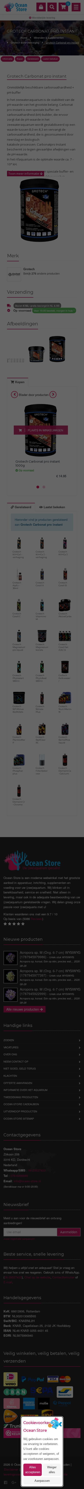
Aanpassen (42, 1480)
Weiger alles (51, 1469)
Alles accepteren (32, 1469)
